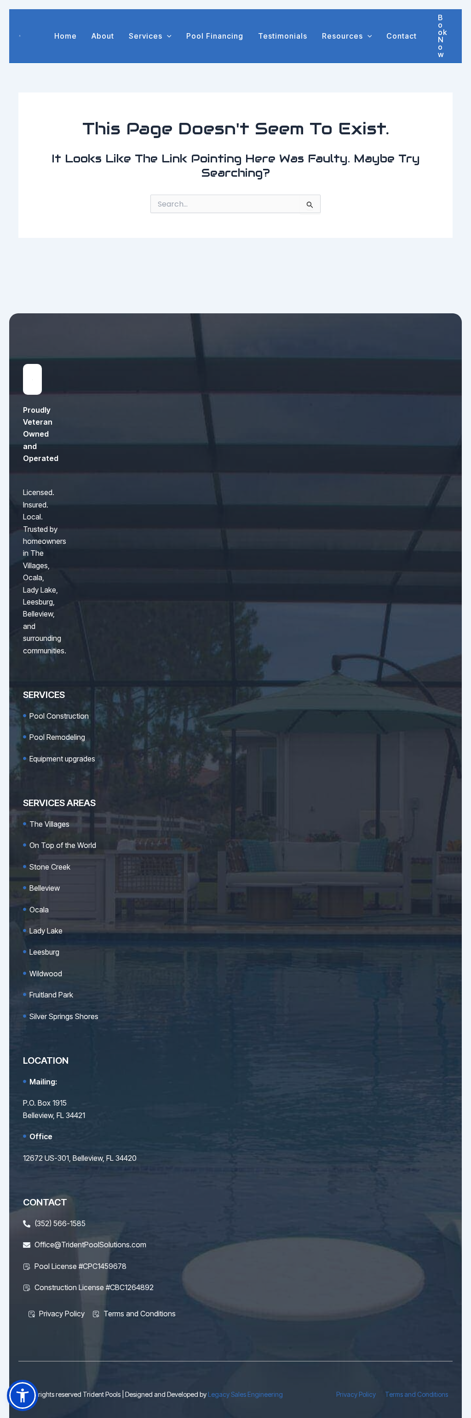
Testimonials (282, 35)
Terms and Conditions (416, 1394)
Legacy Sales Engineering (245, 1394)
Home (65, 35)
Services (145, 35)
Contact (401, 35)
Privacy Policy (356, 1394)
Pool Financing (214, 35)
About (103, 35)
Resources (342, 35)
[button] (167, 36)
